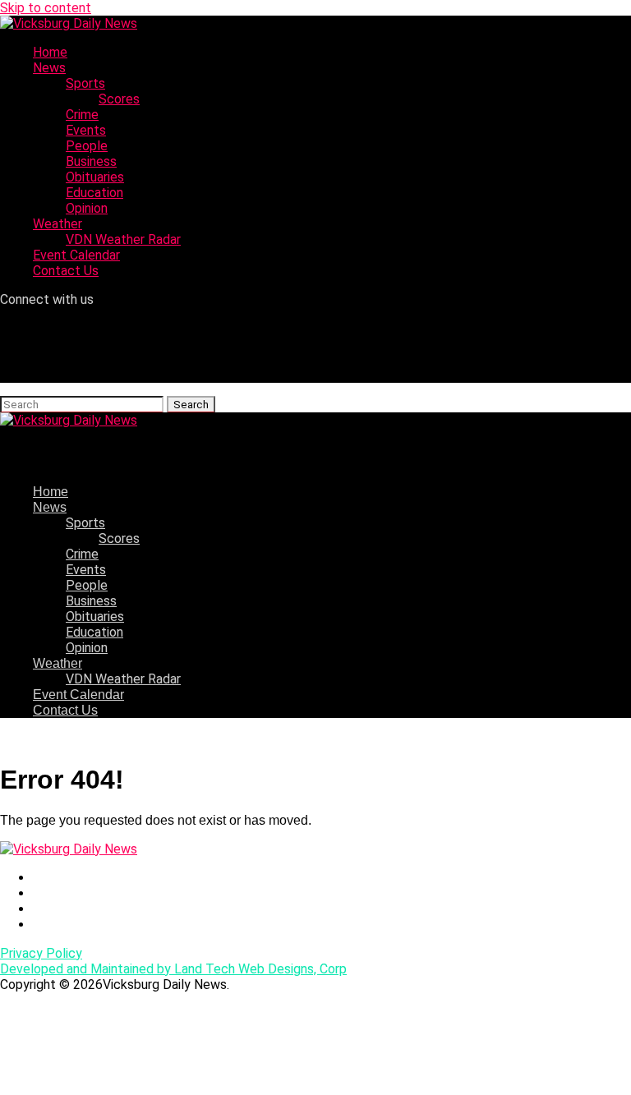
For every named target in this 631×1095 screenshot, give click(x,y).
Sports (85, 83)
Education (94, 192)
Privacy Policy (41, 953)
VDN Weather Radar (123, 239)
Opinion (87, 208)
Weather (57, 224)
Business (91, 161)
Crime (82, 114)
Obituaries (95, 177)
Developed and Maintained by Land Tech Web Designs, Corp (173, 969)
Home (50, 52)
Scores (119, 99)
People (87, 146)
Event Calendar (76, 255)
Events (86, 130)
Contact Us (66, 270)
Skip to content (45, 8)
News (49, 68)
